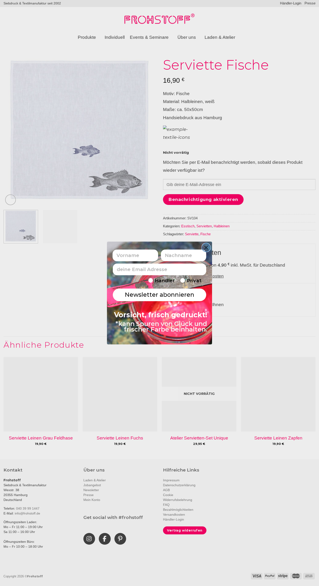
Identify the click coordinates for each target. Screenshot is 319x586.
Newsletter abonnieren (159, 294)
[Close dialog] (206, 247)
